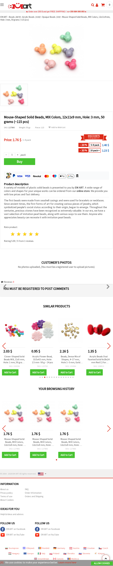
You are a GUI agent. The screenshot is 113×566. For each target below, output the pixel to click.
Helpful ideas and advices (12, 514)
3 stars (25, 234)
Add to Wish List (58, 127)
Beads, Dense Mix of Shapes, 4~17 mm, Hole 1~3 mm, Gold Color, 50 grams (70, 359)
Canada (60, 558)
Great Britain (43, 558)
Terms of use (6, 496)
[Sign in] (97, 5)
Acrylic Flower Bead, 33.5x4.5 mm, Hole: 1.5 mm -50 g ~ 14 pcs (42, 359)
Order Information (33, 492)
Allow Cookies (102, 563)
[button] (40, 377)
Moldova (75, 558)
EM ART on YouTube (15, 534)
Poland (56, 553)
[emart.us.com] (20, 5)
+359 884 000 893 (76, 11)
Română (45, 548)
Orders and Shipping (34, 496)
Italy (43, 553)
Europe (30, 553)
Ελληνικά (30, 548)
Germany (61, 548)
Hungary (15, 553)
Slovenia (86, 553)
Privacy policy (6, 492)
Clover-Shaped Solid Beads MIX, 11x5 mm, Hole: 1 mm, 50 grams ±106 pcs (14, 359)
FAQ (27, 489)
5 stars (37, 234)
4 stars (31, 234)
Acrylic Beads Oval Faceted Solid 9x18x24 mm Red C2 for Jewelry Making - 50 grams (98, 359)
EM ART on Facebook (15, 529)
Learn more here (67, 562)
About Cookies (7, 499)
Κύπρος (101, 553)
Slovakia (71, 553)
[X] (1, 562)
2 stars (19, 234)
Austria (76, 548)
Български (14, 548)
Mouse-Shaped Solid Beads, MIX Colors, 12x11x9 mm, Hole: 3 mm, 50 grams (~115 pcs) (14, 442)
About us (4, 489)
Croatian (91, 548)
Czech (105, 548)
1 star (13, 234)
